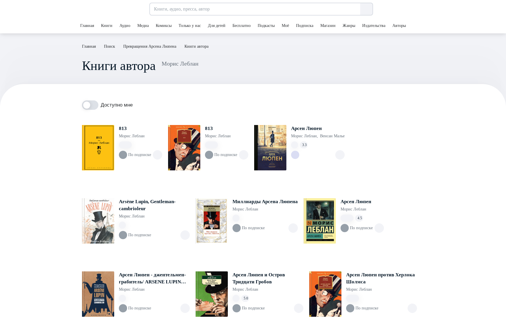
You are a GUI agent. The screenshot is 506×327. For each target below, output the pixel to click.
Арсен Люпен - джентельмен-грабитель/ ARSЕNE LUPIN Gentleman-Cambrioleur (152, 278)
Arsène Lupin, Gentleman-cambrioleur (147, 205)
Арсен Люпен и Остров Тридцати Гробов (259, 278)
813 (123, 128)
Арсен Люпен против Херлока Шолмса (380, 278)
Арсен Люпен (306, 128)
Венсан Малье (332, 136)
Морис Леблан (132, 136)
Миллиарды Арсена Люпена (265, 201)
